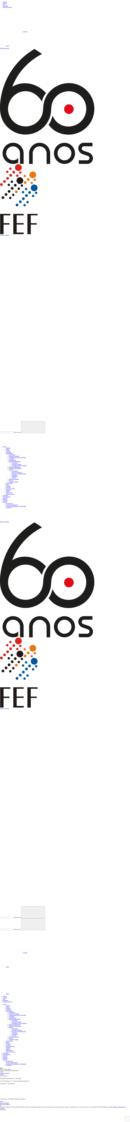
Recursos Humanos (16, 464)
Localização (9, 507)
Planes (7, 484)
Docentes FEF (9, 503)
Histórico (8, 448)
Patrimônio (14, 475)
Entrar (7, 45)
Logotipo (8, 487)
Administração (9, 453)
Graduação (5, 495)
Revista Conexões (10, 488)
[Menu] (11, 520)
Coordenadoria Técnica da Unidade (17, 457)
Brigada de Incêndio (14, 479)
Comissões (11, 458)
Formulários (15, 476)
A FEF (4, 446)
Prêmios (8, 491)
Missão (7, 449)
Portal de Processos (7, 7)
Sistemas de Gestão (13, 482)
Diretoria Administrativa (14, 461)
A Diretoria (14, 463)
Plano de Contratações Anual (19, 473)
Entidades (8, 490)
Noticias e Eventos (10, 494)
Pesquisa (5, 499)
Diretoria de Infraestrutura (15, 468)
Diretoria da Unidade (14, 456)
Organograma (9, 483)
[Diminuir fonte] (34, 20)
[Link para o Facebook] (11, 444)
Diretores (8, 450)
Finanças (11, 469)
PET (4, 4)
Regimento (8, 452)
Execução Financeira (17, 472)
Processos (8, 486)
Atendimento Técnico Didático (19, 465)
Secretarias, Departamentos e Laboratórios (16, 506)
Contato (5, 502)
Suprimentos (15, 471)
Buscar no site (17, 432)
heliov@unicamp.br (4, 1073)
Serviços (14, 477)
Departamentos (12, 460)
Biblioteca (5, 500)
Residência (5, 6)
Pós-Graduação (6, 496)
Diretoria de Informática (14, 467)
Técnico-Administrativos (12, 505)
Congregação (12, 454)
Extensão (5, 498)
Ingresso (5, 1)
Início (1, 1067)
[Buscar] (11, 905)
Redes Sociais (9, 492)
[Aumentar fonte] (11, 20)
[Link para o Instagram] (34, 444)
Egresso (5, 3)
